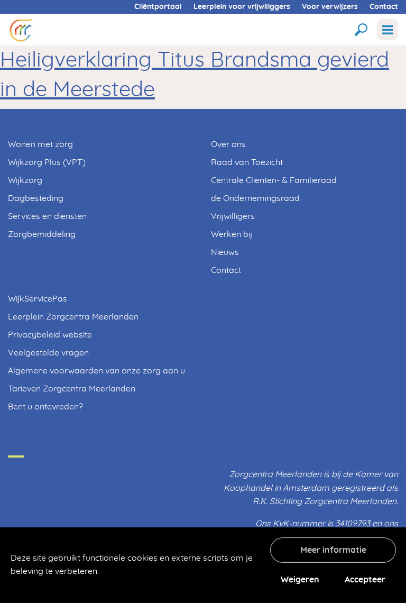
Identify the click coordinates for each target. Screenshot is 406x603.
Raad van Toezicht (247, 162)
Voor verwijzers (330, 7)
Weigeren (300, 579)
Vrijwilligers (233, 216)
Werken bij (231, 234)
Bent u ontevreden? (45, 407)
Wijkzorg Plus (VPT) (47, 162)
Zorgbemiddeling (42, 234)
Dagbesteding (35, 198)
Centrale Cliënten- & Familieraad (274, 180)
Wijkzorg (25, 180)
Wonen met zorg (40, 144)
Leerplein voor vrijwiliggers (241, 7)
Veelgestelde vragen (48, 353)
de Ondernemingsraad (255, 198)
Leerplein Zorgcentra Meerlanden (73, 317)
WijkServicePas (37, 299)
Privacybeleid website (50, 335)
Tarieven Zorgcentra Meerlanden (71, 389)
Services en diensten (47, 216)
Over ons (228, 144)
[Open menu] (387, 29)
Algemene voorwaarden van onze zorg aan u (96, 371)
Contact (384, 7)
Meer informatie (333, 550)
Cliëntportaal (158, 7)
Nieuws (225, 252)
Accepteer (365, 579)
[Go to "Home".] (20, 29)
